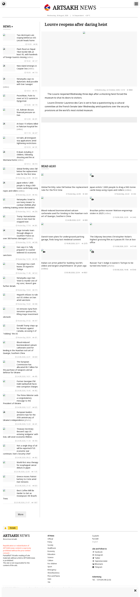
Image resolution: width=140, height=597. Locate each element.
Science (50, 557)
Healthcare (52, 548)
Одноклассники (100, 561)
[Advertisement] (70, 592)
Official (50, 539)
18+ (49, 582)
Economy (51, 551)
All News (51, 536)
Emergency (52, 570)
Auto (49, 579)
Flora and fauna (54, 576)
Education (51, 554)
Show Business (53, 573)
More (20, 514)
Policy (50, 542)
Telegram (98, 567)
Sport (50, 566)
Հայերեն (95, 536)
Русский (95, 539)
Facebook (98, 552)
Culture (50, 560)
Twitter (97, 558)
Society (50, 545)
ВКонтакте (98, 564)
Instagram (98, 555)
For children (52, 563)
